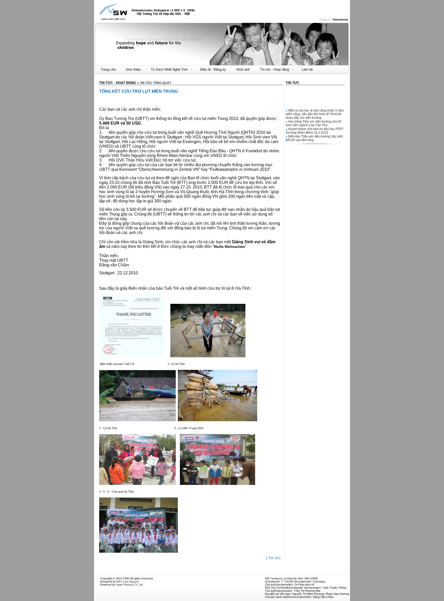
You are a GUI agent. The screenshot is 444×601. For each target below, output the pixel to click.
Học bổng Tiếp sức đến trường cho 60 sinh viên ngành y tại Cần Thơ (313, 119)
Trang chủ (108, 69)
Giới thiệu (133, 69)
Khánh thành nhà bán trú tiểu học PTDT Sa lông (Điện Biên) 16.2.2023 (315, 127)
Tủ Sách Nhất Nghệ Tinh (167, 70)
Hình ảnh (243, 69)
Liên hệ (307, 69)
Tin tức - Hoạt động (272, 70)
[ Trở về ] (273, 558)
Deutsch (324, 19)
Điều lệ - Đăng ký (213, 69)
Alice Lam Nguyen (127, 581)
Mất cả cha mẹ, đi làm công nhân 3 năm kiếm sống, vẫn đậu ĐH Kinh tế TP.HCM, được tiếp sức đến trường (315, 110)
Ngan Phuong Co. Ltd (129, 584)
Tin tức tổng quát (155, 83)
